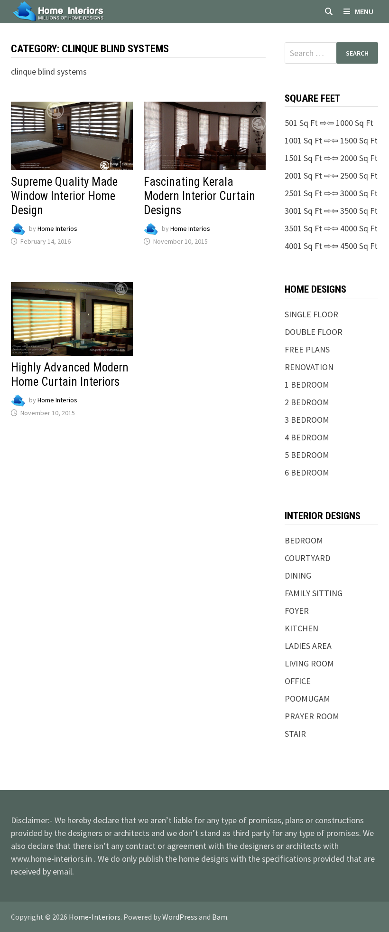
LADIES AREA (308, 645)
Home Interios (57, 229)
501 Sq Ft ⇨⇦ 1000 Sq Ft (329, 122)
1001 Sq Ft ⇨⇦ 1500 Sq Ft (331, 140)
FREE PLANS (307, 349)
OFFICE (298, 680)
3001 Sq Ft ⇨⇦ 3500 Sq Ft (331, 210)
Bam (219, 917)
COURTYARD (307, 557)
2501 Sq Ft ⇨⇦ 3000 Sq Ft (331, 193)
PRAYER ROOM (312, 716)
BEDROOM (304, 540)
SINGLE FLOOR (311, 314)
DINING (298, 575)
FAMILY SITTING (314, 593)
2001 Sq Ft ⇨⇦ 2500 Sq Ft (331, 175)
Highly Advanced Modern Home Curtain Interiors (70, 375)
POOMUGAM (307, 698)
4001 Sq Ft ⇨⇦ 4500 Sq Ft (331, 245)
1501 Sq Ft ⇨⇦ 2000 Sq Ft (331, 157)
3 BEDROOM (307, 419)
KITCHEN (301, 628)
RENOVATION (309, 366)
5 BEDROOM (307, 454)
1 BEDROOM (307, 384)
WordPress (179, 917)
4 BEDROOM (307, 437)
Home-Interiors (94, 917)
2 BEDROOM (307, 402)
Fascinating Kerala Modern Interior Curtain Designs (199, 196)
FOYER (297, 610)
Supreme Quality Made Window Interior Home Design (64, 196)
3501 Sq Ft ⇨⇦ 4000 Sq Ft (331, 228)
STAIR (295, 733)
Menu (364, 11)
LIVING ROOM (309, 663)
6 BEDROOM (307, 472)
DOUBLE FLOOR (314, 331)
